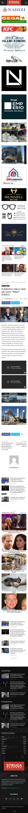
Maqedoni (7, 282)
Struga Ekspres (8, 298)
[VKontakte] (21, 798)
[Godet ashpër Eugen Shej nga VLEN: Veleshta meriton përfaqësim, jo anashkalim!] (5, 480)
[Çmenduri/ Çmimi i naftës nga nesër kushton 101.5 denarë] (5, 499)
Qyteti (3, 482)
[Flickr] (13, 798)
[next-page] (5, 504)
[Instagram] (17, 798)
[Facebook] (10, 798)
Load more (13, 658)
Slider (8, 285)
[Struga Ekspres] (3, 299)
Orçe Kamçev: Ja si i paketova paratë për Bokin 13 (21, 444)
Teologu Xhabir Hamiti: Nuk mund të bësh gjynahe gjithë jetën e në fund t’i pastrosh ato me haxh (7, 446)
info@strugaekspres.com (14, 788)
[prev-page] (3, 504)
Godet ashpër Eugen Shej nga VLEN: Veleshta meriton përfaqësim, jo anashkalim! (17, 480)
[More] (22, 302)
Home (3, 282)
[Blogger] (6, 798)
